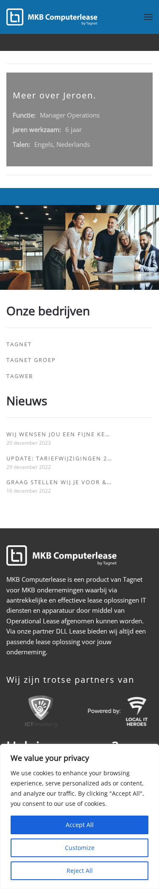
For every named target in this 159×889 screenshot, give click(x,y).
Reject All (80, 871)
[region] (79, 816)
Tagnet (19, 344)
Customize (80, 848)
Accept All (80, 825)
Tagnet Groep (31, 360)
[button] (148, 17)
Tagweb (19, 376)
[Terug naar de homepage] (52, 17)
